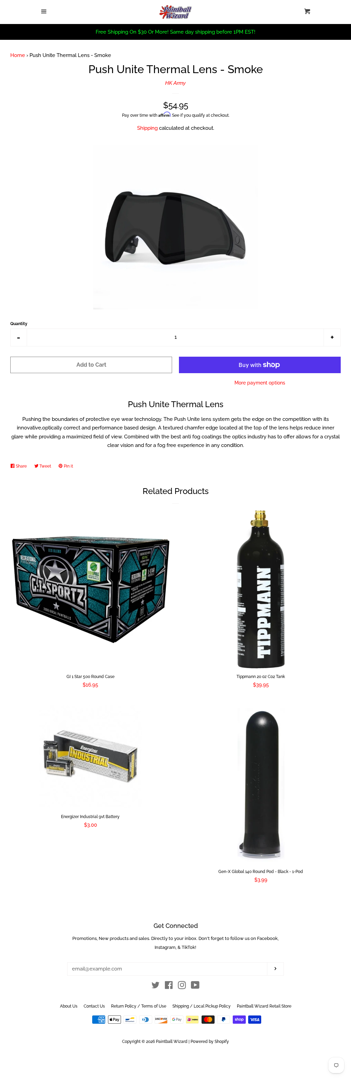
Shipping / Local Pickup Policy (201, 1006)
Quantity (18, 323)
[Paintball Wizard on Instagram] (182, 987)
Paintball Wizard (171, 1041)
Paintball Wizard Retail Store (264, 1006)
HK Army (175, 83)
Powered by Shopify (210, 1041)
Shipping (147, 128)
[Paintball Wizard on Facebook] (169, 987)
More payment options (259, 383)
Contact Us (94, 1006)
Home (17, 55)
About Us (68, 1006)
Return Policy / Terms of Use (138, 1006)
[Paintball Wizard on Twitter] (156, 987)
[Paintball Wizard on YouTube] (195, 987)
